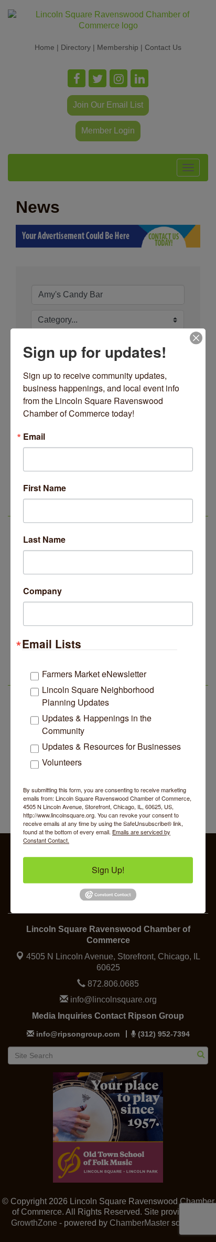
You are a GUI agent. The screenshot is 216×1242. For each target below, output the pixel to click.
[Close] (196, 338)
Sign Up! (108, 870)
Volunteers (62, 762)
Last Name (44, 539)
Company (42, 591)
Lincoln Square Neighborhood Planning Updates (98, 696)
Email (34, 436)
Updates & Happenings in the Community (97, 724)
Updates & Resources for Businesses (111, 746)
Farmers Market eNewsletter (94, 674)
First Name (44, 488)
